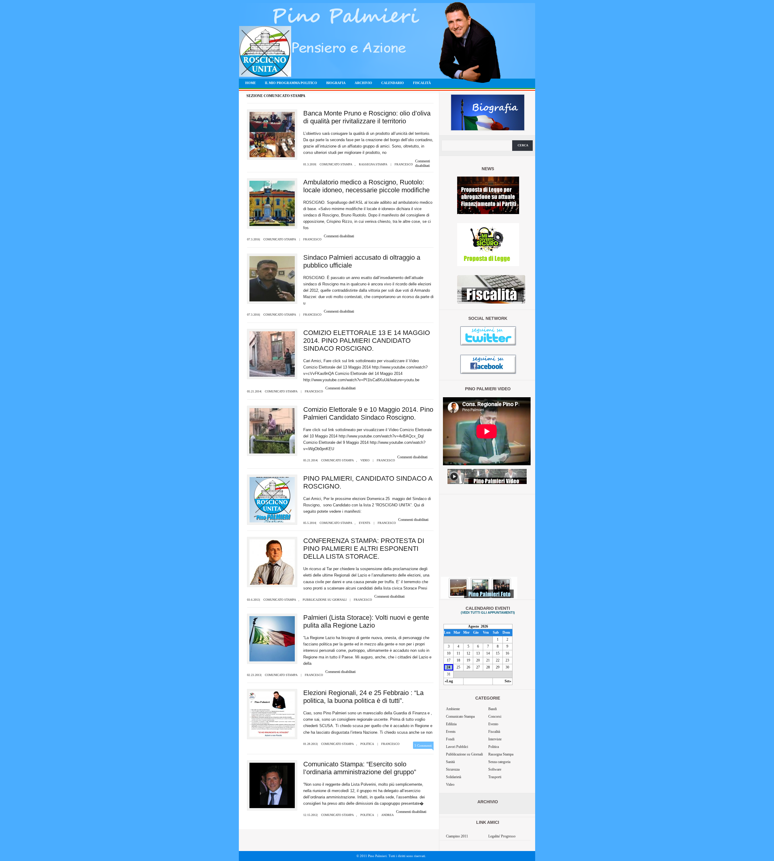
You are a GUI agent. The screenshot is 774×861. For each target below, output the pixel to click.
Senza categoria (499, 762)
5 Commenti (423, 745)
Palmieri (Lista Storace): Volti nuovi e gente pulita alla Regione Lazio (366, 621)
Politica (367, 744)
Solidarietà (453, 777)
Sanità (450, 762)
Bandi (492, 709)
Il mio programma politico (291, 83)
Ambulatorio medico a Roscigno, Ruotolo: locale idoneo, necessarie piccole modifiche (366, 186)
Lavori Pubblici (457, 747)
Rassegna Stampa (373, 164)
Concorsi (494, 716)
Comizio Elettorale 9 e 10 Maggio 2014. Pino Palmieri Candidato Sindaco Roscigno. (368, 413)
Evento (493, 724)
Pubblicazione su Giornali (324, 599)
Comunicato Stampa (336, 164)
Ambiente (453, 709)
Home (250, 83)
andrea (387, 815)
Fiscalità (422, 83)
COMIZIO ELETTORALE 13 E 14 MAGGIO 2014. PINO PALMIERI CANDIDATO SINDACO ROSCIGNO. (366, 340)
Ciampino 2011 (457, 836)
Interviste (495, 739)
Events (364, 523)
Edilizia (451, 724)
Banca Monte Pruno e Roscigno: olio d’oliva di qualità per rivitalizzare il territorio (367, 117)
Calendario (392, 83)
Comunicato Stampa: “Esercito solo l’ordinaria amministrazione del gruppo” (359, 768)
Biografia (336, 83)
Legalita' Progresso (501, 836)
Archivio (363, 83)
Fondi (450, 739)
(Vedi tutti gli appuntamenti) (488, 612)
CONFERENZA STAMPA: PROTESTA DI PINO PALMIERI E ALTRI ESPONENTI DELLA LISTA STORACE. (363, 548)
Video (364, 460)
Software (494, 769)
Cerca (523, 145)
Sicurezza (453, 769)
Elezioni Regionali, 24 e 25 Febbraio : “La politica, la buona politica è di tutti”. (363, 696)
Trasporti (494, 777)
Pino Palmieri (298, 53)
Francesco (404, 164)
